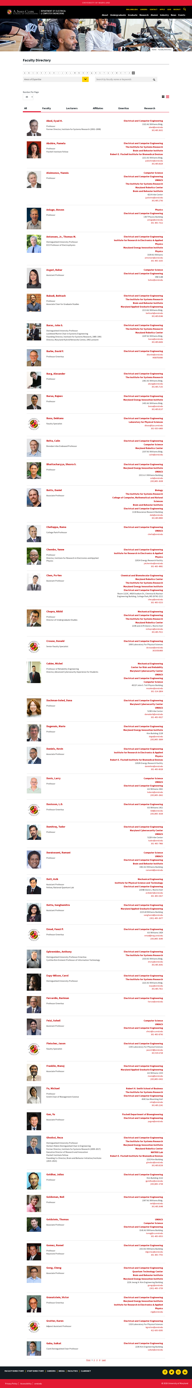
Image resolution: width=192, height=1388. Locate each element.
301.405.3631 (157, 130)
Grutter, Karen (54, 1321)
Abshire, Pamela (55, 143)
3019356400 (157, 650)
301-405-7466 (157, 843)
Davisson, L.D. (54, 804)
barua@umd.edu (155, 406)
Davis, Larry (53, 778)
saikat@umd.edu (155, 1349)
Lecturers (72, 108)
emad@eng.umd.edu (153, 935)
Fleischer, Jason (55, 1043)
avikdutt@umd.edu (154, 892)
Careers (143, 9)
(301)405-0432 (156, 1079)
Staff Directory (35, 1371)
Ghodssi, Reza (54, 1137)
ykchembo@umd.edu (153, 563)
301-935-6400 (157, 428)
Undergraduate (118, 15)
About (105, 15)
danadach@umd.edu (154, 714)
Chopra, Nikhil (54, 611)
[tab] (32, 107)
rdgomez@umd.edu (154, 1251)
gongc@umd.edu (155, 1285)
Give (169, 9)
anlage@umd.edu (155, 219)
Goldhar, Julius (55, 1174)
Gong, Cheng (53, 1267)
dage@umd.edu (156, 736)
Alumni (154, 15)
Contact (153, 9)
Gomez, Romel (55, 1245)
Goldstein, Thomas (57, 1219)
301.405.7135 (157, 386)
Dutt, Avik (52, 879)
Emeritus (123, 108)
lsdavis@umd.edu (155, 792)
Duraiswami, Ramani (58, 852)
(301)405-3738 (156, 1184)
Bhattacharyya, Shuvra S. (61, 464)
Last (104, 1360)
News (173, 15)
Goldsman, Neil (55, 1197)
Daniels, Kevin (54, 748)
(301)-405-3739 (156, 1288)
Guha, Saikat (53, 1343)
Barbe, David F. (55, 351)
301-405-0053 (157, 1236)
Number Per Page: (31, 92)
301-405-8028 (157, 769)
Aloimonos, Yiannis (57, 173)
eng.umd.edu (132, 9)
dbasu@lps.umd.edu (154, 425)
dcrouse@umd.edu (154, 647)
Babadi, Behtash (56, 295)
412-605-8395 (157, 1330)
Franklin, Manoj (55, 1066)
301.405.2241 (157, 1105)
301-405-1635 (157, 260)
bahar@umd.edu (155, 280)
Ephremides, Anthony (59, 951)
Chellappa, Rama (56, 527)
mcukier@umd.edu (154, 688)
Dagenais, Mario (55, 726)
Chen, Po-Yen (54, 575)
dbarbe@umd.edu (155, 354)
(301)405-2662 (156, 795)
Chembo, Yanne (55, 549)
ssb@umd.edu (156, 478)
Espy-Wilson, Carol (57, 975)
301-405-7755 (157, 1254)
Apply (162, 9)
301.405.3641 (157, 964)
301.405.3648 (157, 1206)
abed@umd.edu (156, 127)
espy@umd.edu (156, 985)
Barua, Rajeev (54, 396)
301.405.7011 (157, 632)
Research (144, 15)
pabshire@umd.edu (154, 160)
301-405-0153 (157, 602)
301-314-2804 (157, 691)
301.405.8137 (157, 409)
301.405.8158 (157, 1165)
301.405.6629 (157, 163)
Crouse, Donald (55, 641)
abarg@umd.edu (155, 383)
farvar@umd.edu (155, 1001)
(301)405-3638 (156, 481)
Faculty (46, 108)
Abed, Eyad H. (54, 120)
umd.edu (38, 1383)
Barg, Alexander (55, 373)
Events (181, 15)
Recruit (177, 9)
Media (62, 1371)
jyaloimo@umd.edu (154, 197)
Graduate (132, 15)
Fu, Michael (53, 1088)
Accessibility (25, 1383)
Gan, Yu (50, 1114)
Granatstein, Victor (57, 1297)
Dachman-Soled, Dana (59, 700)
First (88, 1360)
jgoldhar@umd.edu (154, 1181)
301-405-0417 (157, 896)
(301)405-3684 (156, 739)
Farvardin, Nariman (57, 998)
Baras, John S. (54, 325)
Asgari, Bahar (54, 270)
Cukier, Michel (54, 663)
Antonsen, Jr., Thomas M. (61, 236)
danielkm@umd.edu (154, 766)
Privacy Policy (11, 1383)
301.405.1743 (157, 200)
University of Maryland (96, 3)
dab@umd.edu (156, 515)
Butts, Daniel (54, 490)
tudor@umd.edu (155, 840)
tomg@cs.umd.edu (154, 1233)
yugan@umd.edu (155, 1121)
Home (154, 49)
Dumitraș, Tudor (55, 826)
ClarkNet (86, 1371)
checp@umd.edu (155, 599)
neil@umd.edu (156, 1203)
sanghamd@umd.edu (153, 915)
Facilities (73, 1371)
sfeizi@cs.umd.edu (154, 1031)
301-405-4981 (157, 566)
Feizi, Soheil (53, 1020)
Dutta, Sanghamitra (58, 905)
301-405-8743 (157, 1034)
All (133, 73)
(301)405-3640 (156, 938)
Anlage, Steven (55, 209)
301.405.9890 (157, 518)
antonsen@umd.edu (154, 257)
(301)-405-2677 (156, 918)
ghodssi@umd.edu (154, 1162)
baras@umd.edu (155, 339)
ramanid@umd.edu (154, 870)
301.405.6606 (157, 342)
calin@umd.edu (156, 454)
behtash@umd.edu (154, 313)
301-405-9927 (157, 717)
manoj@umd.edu (155, 1076)
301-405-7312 (157, 222)
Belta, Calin (53, 440)
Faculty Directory (14, 1371)
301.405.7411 (157, 988)
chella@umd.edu (155, 534)
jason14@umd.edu (155, 1050)
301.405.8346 (157, 316)
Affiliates (98, 108)
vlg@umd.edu (156, 1311)
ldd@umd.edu (156, 810)
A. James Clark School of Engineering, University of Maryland (36, 8)
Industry (164, 15)
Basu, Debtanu (54, 418)
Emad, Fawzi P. (54, 929)
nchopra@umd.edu (154, 629)
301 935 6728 (157, 1053)
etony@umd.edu (155, 961)
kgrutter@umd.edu (154, 1327)
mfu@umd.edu (156, 1102)
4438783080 (157, 357)
